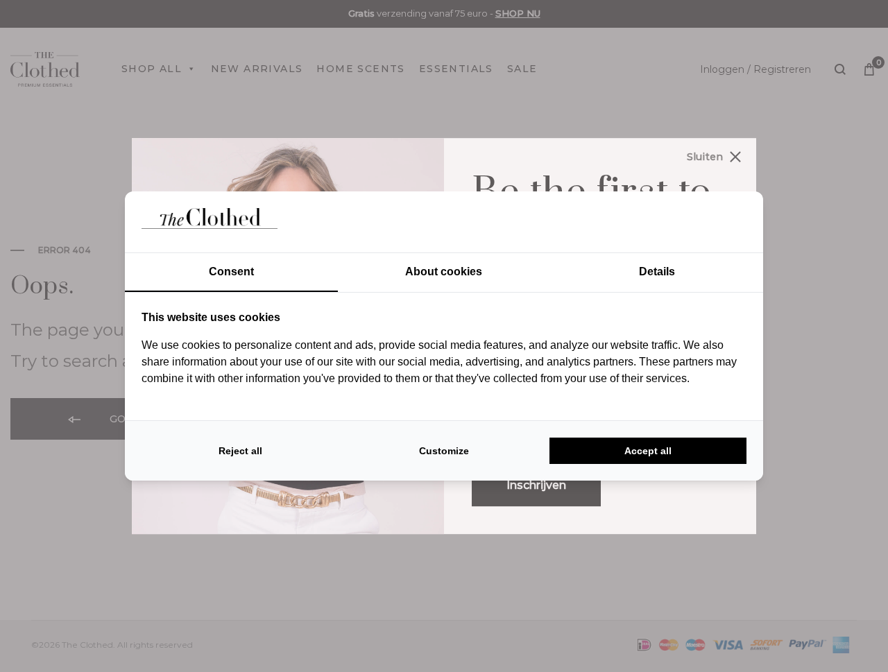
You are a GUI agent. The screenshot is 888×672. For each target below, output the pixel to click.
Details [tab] (657, 271)
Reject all (240, 450)
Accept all (648, 450)
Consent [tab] (231, 271)
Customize (444, 450)
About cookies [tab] (443, 271)
